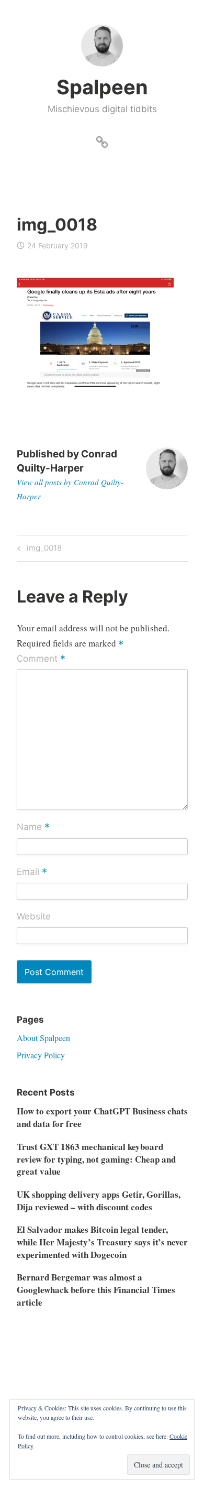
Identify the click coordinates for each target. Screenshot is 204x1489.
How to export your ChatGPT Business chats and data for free (102, 1117)
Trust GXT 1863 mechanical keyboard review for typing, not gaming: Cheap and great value (96, 1159)
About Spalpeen (43, 1037)
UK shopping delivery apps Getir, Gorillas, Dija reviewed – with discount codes (98, 1200)
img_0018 (42, 549)
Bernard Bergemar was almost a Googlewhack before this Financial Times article (96, 1290)
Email (32, 872)
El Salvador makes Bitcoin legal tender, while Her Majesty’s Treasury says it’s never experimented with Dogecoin (102, 1242)
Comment (41, 659)
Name (33, 828)
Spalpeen (102, 87)
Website (34, 916)
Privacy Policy (41, 1054)
